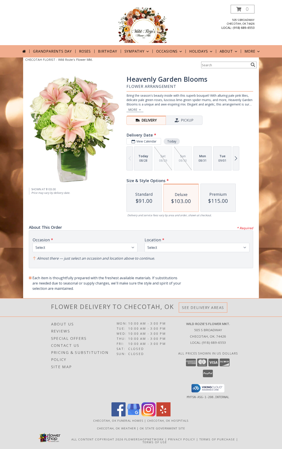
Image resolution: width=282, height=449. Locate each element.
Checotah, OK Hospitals (168, 421)
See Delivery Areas (203, 307)
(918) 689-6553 (243, 28)
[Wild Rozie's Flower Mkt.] (141, 25)
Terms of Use (155, 442)
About (226, 51)
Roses (85, 51)
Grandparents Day (52, 51)
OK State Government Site (162, 428)
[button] (242, 9)
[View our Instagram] (148, 415)
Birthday (107, 51)
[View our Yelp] (163, 415)
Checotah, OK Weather (116, 428)
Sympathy (134, 51)
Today (171, 141)
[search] (252, 64)
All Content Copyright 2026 (97, 439)
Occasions (167, 51)
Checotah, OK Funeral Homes (118, 421)
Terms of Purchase (217, 439)
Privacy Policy (181, 439)
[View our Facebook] (118, 415)
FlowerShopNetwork (144, 439)
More (250, 51)
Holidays (198, 51)
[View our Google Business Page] (133, 415)
